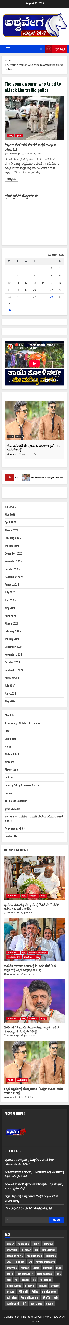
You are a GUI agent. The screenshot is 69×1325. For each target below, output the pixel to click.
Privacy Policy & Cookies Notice (22, 785)
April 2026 (10, 522)
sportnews (36, 1303)
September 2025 (14, 577)
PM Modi (23, 1292)
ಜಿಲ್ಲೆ (23, 895)
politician (11, 1298)
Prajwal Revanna (29, 1298)
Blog (7, 731)
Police (35, 1292)
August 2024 (12, 678)
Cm (30, 1262)
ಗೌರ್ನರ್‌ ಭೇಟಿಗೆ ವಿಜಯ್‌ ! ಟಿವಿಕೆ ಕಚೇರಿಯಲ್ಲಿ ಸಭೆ (28, 1208)
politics (9, 777)
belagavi (48, 1244)
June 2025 (10, 600)
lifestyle (29, 1286)
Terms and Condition (16, 801)
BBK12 (36, 1244)
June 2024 (10, 693)
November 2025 (13, 561)
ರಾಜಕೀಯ (33, 895)
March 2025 (11, 623)
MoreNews (51, 1316)
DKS (58, 1274)
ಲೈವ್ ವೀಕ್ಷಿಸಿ (60, 48)
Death (9, 1274)
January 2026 (12, 546)
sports (50, 1303)
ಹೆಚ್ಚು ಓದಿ (12, 179)
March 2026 (11, 530)
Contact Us (11, 836)
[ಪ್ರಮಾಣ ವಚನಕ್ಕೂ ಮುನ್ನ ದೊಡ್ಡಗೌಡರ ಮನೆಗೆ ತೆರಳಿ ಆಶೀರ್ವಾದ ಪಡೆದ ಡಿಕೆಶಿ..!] (34, 878)
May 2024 (10, 701)
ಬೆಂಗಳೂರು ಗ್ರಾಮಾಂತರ (37, 952)
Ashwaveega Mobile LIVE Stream (22, 723)
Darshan (47, 1268)
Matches (9, 762)
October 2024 (12, 662)
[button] (8, 48)
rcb (56, 1298)
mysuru (10, 1292)
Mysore (55, 1286)
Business (51, 1256)
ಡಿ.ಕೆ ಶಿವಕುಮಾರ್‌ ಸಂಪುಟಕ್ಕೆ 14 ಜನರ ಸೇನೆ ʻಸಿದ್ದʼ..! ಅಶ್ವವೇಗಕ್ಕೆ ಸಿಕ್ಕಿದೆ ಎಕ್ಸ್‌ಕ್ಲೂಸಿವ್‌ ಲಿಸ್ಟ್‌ (31, 968)
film (8, 1280)
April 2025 (10, 616)
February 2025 (13, 631)
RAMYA (46, 1298)
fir (16, 1280)
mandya (42, 1286)
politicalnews (49, 1292)
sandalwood (12, 1303)
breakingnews (34, 1256)
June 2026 (10, 507)
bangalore (23, 1244)
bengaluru (11, 1250)
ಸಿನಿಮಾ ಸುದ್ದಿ (13, 436)
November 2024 (13, 655)
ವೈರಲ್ (19, 135)
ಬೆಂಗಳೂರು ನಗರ (14, 957)
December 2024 (13, 647)
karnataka (45, 1280)
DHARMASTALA (25, 1274)
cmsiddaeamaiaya (45, 1262)
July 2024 (10, 686)
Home (8, 746)
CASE (9, 1262)
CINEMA (20, 1262)
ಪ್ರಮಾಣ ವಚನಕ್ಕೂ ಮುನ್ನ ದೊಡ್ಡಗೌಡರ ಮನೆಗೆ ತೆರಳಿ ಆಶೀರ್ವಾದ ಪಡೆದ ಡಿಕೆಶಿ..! (31, 906)
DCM (58, 1268)
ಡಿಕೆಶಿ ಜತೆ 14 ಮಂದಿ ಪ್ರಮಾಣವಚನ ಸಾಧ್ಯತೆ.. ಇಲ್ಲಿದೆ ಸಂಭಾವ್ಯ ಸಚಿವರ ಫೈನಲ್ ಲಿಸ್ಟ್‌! (31, 1029)
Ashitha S (11, 1097)
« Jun (8, 310)
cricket (25, 1268)
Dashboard (10, 739)
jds (34, 1280)
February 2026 (13, 538)
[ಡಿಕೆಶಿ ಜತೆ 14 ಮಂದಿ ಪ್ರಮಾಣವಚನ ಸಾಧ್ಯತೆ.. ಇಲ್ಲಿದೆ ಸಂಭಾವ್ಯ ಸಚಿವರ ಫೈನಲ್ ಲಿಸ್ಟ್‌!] (34, 1001)
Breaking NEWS (14, 1256)
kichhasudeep (13, 1286)
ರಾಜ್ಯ (11, 135)
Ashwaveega (13, 153)
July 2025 (10, 592)
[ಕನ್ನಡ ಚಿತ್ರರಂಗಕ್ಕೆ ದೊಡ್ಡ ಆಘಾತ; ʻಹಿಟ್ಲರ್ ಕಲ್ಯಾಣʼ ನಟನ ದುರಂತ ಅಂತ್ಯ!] (34, 1062)
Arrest (10, 1244)
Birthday (26, 1250)
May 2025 (10, 608)
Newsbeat (13, 895)
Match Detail (12, 754)
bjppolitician (48, 1250)
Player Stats (12, 770)
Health (25, 1280)
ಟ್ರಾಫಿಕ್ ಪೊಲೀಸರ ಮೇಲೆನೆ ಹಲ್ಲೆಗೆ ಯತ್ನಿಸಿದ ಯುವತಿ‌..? (34, 118)
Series (8, 793)
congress (11, 1268)
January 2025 (12, 639)
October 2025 (12, 569)
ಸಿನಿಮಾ (10, 1080)
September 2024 (14, 670)
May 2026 (10, 515)
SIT (25, 1303)
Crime (36, 1268)
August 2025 (12, 585)
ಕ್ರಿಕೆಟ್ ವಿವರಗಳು (13, 808)
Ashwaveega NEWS (15, 828)
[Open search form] (41, 49)
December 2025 (13, 553)
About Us (10, 715)
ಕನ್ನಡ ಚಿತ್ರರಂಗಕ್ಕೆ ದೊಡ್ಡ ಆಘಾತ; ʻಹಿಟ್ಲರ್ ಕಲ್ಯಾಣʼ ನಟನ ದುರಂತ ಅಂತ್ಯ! (33, 1090)
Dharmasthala (44, 1274)
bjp (36, 1250)
